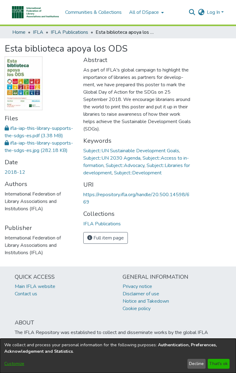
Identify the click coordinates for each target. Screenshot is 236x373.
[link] (102, 223)
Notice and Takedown (146, 301)
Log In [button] (214, 12)
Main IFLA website (35, 286)
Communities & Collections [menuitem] (93, 12)
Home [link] (19, 32)
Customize (14, 364)
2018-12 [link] (15, 172)
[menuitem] (146, 12)
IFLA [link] (38, 32)
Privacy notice (137, 286)
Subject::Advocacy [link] (125, 165)
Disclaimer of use (141, 293)
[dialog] (118, 356)
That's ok (218, 364)
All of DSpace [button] (144, 12)
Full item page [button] (108, 238)
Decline (196, 364)
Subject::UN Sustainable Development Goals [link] (131, 150)
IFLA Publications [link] (69, 32)
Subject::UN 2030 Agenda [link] (111, 158)
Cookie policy (137, 308)
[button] (35, 12)
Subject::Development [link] (138, 172)
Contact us (26, 293)
